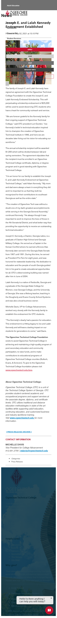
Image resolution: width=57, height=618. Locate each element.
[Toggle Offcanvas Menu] (7, 84)
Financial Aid (12, 33)
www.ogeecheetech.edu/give (19, 370)
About (9, 43)
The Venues (16, 556)
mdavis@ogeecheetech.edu (34, 450)
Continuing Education (15, 18)
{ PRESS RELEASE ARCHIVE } (19, 432)
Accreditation (17, 553)
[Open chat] (49, 610)
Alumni (10, 12)
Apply (30, 49)
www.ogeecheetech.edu (22, 417)
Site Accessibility (18, 605)
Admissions (11, 28)
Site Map (15, 559)
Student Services (14, 38)
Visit (30, 63)
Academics (11, 22)
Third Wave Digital (30, 614)
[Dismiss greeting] (51, 598)
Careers (15, 550)
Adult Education (13, 5)
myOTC (14, 547)
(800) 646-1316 (12, 509)
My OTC (10, 76)
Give (30, 56)
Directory (15, 544)
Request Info (30, 70)
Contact (9, 512)
